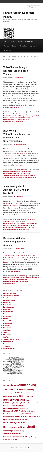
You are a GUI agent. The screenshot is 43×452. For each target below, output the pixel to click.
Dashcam (6, 262)
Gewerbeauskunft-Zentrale (11, 406)
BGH (22, 171)
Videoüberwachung (9, 122)
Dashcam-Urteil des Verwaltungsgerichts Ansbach (14, 241)
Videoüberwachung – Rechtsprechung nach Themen (15, 71)
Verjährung (7, 430)
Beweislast (26, 393)
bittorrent (29, 396)
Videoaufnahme (19, 177)
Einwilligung (17, 403)
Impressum (33, 46)
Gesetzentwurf (32, 403)
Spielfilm (11, 419)
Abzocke (16, 389)
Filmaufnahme (14, 278)
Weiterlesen (14, 107)
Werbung (33, 437)
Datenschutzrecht (20, 112)
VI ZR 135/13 (14, 206)
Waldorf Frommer (12, 433)
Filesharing (7, 309)
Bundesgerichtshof (21, 153)
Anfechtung (29, 390)
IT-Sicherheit (7, 316)
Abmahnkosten (10, 385)
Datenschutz (7, 50)
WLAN (14, 439)
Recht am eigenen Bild (31, 116)
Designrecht (7, 302)
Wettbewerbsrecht (9, 221)
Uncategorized (8, 342)
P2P (16, 411)
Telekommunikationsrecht (12, 339)
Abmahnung (27, 385)
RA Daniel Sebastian (28, 414)
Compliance (7, 298)
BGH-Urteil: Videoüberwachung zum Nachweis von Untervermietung (16, 136)
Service (14, 46)
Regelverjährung (8, 416)
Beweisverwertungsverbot (11, 171)
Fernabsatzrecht (8, 307)
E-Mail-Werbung (8, 403)
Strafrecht (6, 337)
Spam (5, 332)
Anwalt (20, 41)
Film (26, 403)
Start (5, 41)
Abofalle (7, 389)
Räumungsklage (8, 173)
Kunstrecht (7, 321)
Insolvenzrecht (8, 311)
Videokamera (25, 120)
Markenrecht (7, 323)
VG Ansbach (24, 282)
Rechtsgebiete (29, 41)
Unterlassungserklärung (14, 427)
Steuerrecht (7, 335)
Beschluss (18, 393)
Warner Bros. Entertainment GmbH (13, 437)
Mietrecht (6, 325)
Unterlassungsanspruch (14, 422)
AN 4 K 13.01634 (22, 257)
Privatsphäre (28, 171)
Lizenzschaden (9, 411)
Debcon (28, 400)
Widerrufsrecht (7, 439)
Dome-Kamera (8, 114)
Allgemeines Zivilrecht (11, 295)
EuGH (28, 223)
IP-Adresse (33, 223)
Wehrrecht (6, 346)
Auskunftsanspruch (9, 393)
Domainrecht (7, 305)
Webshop (27, 437)
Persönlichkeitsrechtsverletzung (13, 116)
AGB (23, 390)
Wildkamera (19, 122)
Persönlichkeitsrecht (19, 114)
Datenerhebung (8, 223)
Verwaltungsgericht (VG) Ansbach (14, 255)
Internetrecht (31, 219)
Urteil (19, 120)
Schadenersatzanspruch (32, 416)
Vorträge (6, 46)
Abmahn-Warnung (9, 293)
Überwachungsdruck (9, 120)
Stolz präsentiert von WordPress (21, 448)
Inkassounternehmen (11, 408)
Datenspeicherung (19, 223)
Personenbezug (8, 227)
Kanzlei (12, 41)
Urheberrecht (7, 344)
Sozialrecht (7, 330)
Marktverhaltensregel (10, 225)
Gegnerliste (23, 46)
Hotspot (21, 406)
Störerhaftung (21, 419)
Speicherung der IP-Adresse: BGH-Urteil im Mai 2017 (16, 190)
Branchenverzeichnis (14, 399)
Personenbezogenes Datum (26, 225)
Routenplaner (19, 416)
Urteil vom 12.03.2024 (13, 156)
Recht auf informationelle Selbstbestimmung (17, 118)
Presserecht (7, 328)
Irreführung (24, 408)
